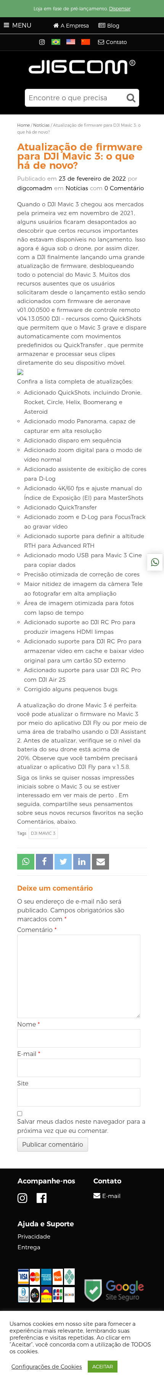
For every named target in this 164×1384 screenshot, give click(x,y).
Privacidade (34, 1236)
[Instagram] (43, 42)
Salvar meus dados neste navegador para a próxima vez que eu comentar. (81, 1126)
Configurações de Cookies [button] (46, 1366)
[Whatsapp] (154, 562)
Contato (116, 42)
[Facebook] (42, 1198)
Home (23, 125)
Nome (28, 1024)
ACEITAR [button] (102, 1366)
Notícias (41, 125)
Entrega (29, 1247)
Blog (113, 25)
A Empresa (75, 25)
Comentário (36, 930)
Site (22, 1083)
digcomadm (34, 188)
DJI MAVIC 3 (43, 833)
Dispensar (119, 8)
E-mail (28, 1054)
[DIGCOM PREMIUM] (82, 67)
